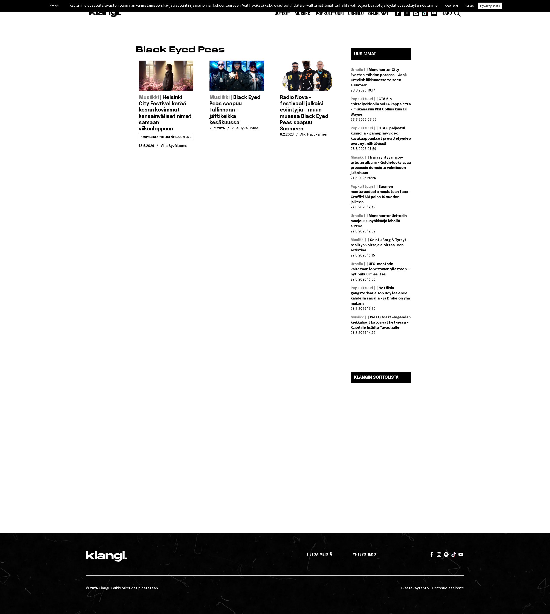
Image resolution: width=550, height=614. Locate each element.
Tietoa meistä (319, 554)
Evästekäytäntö (415, 588)
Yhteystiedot (365, 554)
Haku (447, 13)
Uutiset (282, 14)
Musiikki (303, 14)
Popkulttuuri (330, 14)
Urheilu (356, 14)
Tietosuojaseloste (448, 588)
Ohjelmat (378, 14)
